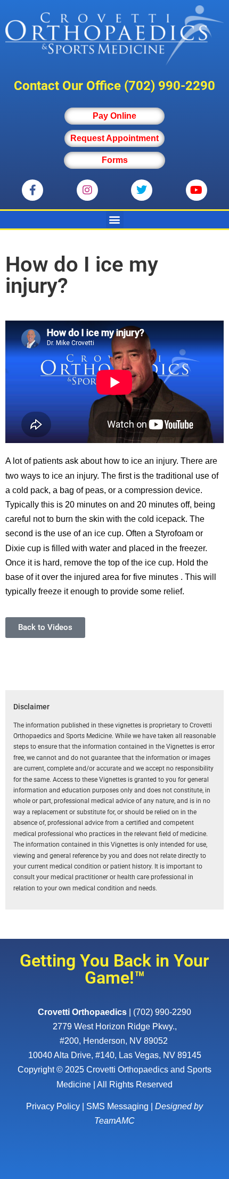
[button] (115, 219)
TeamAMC (114, 1120)
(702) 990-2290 (169, 85)
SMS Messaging (117, 1106)
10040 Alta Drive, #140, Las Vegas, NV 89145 (114, 1055)
